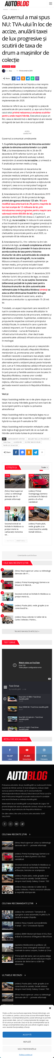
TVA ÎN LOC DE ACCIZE (10, 445)
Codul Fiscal (6, 442)
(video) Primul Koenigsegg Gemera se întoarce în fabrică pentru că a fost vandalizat (32, 856)
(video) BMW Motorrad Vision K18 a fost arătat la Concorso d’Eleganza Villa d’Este (33, 935)
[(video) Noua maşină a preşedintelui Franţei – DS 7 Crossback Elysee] (7, 926)
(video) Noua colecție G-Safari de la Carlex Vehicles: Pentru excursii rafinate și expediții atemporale (32, 889)
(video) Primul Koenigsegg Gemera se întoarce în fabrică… (32, 583)
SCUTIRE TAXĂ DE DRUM (32, 442)
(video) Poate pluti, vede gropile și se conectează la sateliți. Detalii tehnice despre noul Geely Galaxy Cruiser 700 (32, 878)
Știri (13, 66)
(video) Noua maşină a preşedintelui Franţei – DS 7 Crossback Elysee (31, 924)
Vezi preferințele (27, 1049)
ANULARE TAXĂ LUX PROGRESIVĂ (38, 439)
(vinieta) (43, 289)
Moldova (6, 66)
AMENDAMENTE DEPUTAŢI (16, 439)
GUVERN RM (18, 442)
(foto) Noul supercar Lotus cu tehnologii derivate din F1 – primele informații (33, 844)
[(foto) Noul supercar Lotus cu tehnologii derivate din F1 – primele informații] (15, 481)
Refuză (27, 1041)
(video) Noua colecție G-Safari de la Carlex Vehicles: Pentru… (30, 618)
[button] (50, 1008)
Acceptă (27, 1034)
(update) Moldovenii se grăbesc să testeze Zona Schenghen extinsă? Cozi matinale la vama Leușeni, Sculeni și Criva (33, 948)
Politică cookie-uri (25, 1055)
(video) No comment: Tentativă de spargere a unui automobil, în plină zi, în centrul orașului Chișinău (32, 914)
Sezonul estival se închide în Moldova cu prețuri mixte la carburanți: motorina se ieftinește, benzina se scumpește (32, 867)
